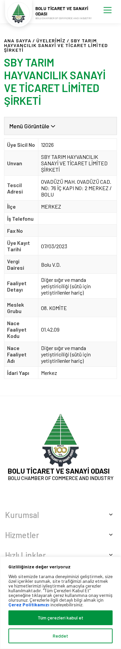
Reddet (60, 636)
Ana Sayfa (17, 40)
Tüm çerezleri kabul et (60, 617)
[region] (60, 603)
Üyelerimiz (51, 40)
